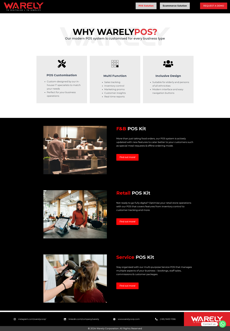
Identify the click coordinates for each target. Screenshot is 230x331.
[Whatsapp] (222, 324)
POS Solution (146, 6)
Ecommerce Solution (175, 6)
